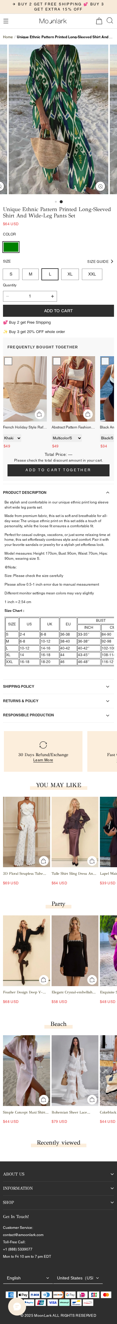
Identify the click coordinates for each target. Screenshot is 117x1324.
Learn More (43, 760)
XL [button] (70, 274)
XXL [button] (92, 274)
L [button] (50, 274)
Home (8, 37)
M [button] (30, 274)
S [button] (11, 274)
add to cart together (59, 470)
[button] (6, 21)
